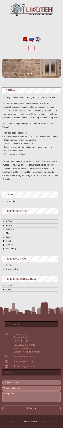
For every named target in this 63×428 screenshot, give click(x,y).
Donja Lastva (12, 269)
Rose (8, 289)
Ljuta (8, 237)
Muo (8, 233)
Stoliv (8, 217)
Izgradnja (10, 201)
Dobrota (9, 245)
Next (56, 68)
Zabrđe (9, 285)
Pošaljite (31, 408)
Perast (9, 225)
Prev (6, 68)
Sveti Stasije (11, 249)
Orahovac (10, 229)
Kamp (8, 241)
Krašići (9, 265)
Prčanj (9, 221)
